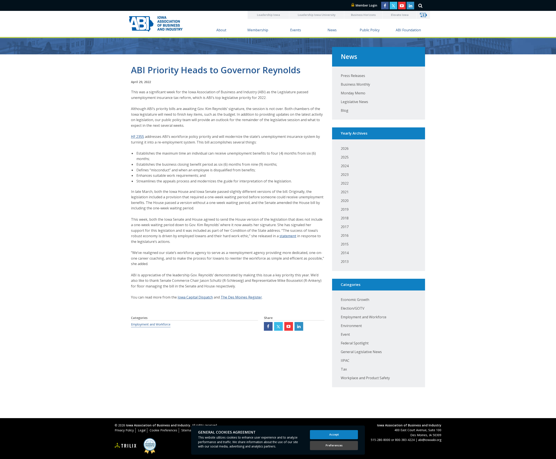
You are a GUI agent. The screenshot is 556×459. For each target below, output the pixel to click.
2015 (345, 244)
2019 (345, 209)
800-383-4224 (405, 440)
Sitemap (187, 430)
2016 (345, 235)
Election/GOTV (352, 308)
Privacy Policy (124, 430)
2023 (345, 174)
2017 (345, 226)
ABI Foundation (408, 30)
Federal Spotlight (355, 343)
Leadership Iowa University (317, 15)
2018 (345, 218)
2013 (345, 261)
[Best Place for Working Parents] (146, 446)
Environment (351, 325)
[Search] (420, 5)
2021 (345, 192)
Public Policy (370, 30)
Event (345, 334)
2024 (345, 166)
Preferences (334, 445)
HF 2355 (137, 136)
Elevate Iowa (400, 15)
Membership (257, 30)
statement (288, 236)
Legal (142, 430)
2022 (345, 183)
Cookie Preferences (163, 430)
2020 (345, 200)
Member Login (366, 5)
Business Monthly (355, 84)
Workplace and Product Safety (365, 378)
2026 (345, 148)
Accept (334, 434)
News (332, 30)
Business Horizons (363, 15)
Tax (344, 369)
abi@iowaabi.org (429, 440)
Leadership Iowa (268, 15)
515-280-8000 (380, 440)
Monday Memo (353, 93)
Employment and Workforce (150, 324)
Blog (344, 110)
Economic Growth (355, 299)
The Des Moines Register (241, 297)
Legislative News (354, 101)
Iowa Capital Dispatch (195, 297)
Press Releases (353, 75)
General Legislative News (361, 351)
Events (295, 30)
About (221, 30)
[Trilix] (125, 446)
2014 (345, 252)
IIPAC (345, 360)
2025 (345, 157)
